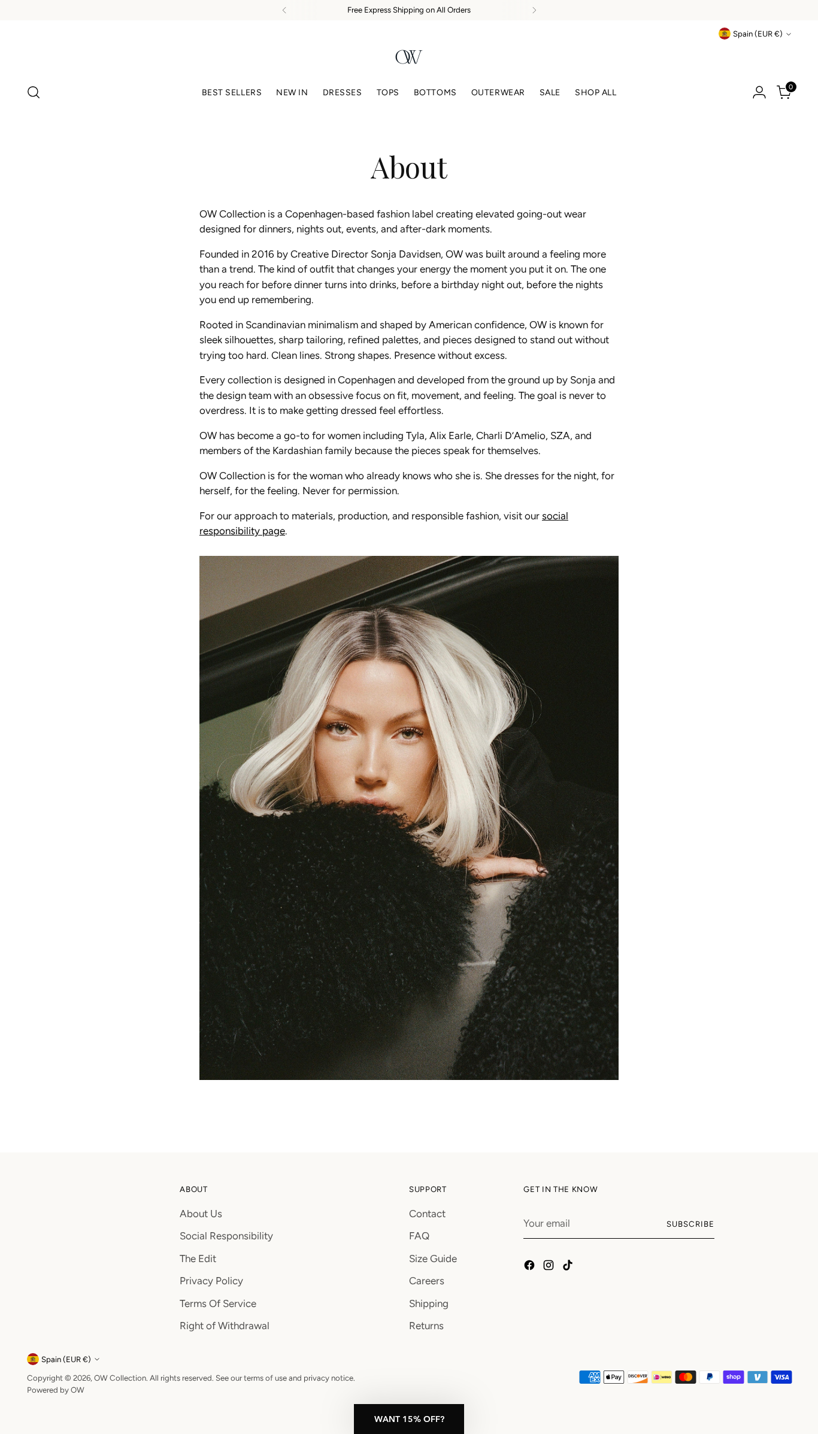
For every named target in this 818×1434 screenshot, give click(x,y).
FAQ (419, 1236)
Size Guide (433, 1258)
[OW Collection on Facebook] (530, 1267)
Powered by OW (55, 1389)
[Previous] (284, 10)
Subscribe (690, 1224)
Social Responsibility (226, 1236)
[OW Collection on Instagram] (550, 1267)
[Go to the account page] (759, 92)
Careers (426, 1281)
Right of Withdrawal (224, 1326)
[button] (409, 1419)
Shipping (429, 1303)
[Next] (534, 10)
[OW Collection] (409, 57)
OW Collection (120, 1377)
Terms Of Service (218, 1303)
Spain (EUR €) (758, 33)
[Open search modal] (34, 92)
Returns (426, 1326)
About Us (201, 1214)
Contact (427, 1214)
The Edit (198, 1258)
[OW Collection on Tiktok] (569, 1267)
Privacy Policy (211, 1281)
